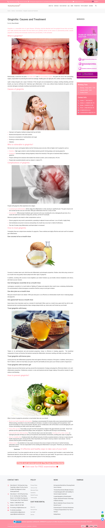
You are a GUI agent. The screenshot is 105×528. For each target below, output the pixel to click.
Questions (33, 492)
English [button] (96, 1)
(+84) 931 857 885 (23, 1)
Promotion (77, 5)
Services (56, 5)
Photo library (84, 5)
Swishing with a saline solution (60, 433)
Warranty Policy (34, 490)
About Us (33, 507)
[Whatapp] (102, 516)
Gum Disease (19, 10)
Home (9, 10)
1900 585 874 (88, 100)
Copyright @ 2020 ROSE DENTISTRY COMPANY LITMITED (22, 526)
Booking (91, 5)
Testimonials (34, 497)
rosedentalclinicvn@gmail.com (88, 112)
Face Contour (63, 5)
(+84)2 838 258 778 (89, 107)
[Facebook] (102, 519)
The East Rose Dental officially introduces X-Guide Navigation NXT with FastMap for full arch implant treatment (64, 492)
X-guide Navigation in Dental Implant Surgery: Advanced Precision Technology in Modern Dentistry (63, 498)
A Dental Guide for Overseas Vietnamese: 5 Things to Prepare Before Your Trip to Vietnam (64, 509)
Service (13, 10)
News (72, 5)
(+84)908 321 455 (88, 105)
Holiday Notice (57, 514)
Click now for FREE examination (40, 466)
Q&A (69, 5)
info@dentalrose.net (79, 1)
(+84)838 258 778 (89, 103)
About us (51, 5)
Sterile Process (34, 495)
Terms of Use (34, 487)
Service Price (34, 509)
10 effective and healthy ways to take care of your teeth (43, 449)
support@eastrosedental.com (17, 514)
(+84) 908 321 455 (13, 1)
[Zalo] (103, 512)
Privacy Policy (34, 485)
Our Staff (33, 512)
